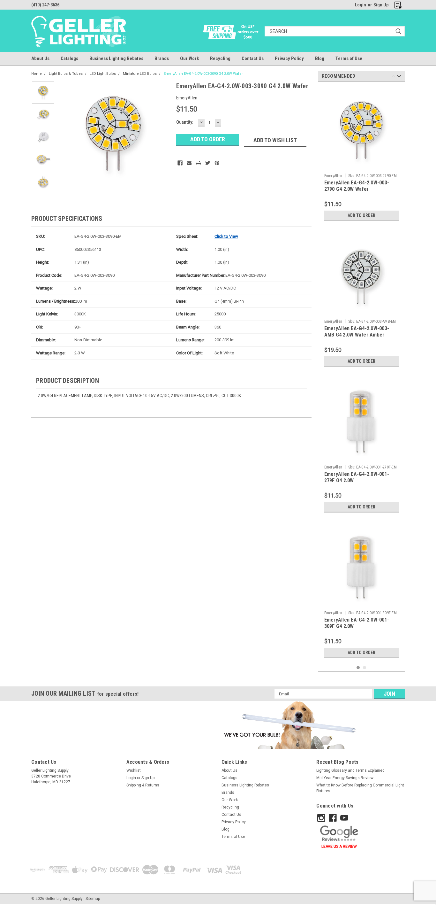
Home (36, 74)
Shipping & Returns (142, 785)
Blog (319, 58)
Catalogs (69, 58)
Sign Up (380, 4)
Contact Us (253, 58)
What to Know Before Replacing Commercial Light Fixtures (360, 788)
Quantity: (184, 122)
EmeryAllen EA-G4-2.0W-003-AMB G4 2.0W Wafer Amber (356, 331)
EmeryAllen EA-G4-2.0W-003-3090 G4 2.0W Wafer (203, 74)
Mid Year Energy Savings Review (344, 778)
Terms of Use (348, 58)
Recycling (220, 58)
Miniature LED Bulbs (140, 74)
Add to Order (361, 215)
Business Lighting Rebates (116, 58)
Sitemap (93, 898)
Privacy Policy (289, 58)
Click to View (226, 236)
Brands (161, 58)
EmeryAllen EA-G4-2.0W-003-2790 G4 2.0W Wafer (356, 186)
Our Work (189, 58)
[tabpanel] (361, 155)
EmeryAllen (333, 176)
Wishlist (133, 770)
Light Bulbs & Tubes (66, 74)
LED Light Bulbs (103, 74)
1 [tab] (358, 667)
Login (360, 4)
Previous (66, 133)
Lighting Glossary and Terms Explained (350, 770)
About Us (40, 58)
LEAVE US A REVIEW (339, 846)
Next (158, 133)
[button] (289, 725)
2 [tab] (364, 667)
